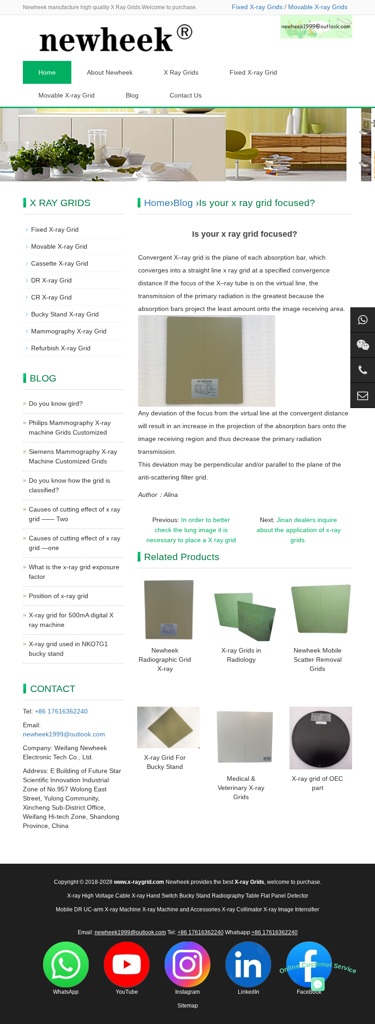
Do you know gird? (56, 403)
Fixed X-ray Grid (253, 72)
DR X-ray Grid (51, 280)
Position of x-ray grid (58, 595)
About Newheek (110, 72)
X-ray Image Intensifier (291, 909)
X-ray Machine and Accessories (181, 909)
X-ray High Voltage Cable (98, 896)
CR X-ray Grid (51, 297)
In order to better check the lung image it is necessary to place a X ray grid (191, 530)
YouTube (127, 992)
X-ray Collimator (242, 909)
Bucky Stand (194, 896)
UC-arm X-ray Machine (112, 909)
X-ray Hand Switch (155, 896)
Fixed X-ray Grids (257, 7)
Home (47, 72)
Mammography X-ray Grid (69, 331)
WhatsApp (66, 992)
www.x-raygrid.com (139, 882)
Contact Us (186, 95)
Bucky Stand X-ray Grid (65, 314)
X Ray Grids (181, 72)
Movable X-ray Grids (318, 7)
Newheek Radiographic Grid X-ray (165, 659)
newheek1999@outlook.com (64, 734)
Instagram (187, 992)
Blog (132, 95)
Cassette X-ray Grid (59, 263)
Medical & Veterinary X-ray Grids (241, 788)
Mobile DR (69, 909)
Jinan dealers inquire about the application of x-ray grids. (299, 530)
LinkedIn (248, 992)
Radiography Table (235, 896)
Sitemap (187, 1005)
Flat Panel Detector (284, 896)
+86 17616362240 (61, 711)
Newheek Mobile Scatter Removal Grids (318, 659)
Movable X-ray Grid (66, 95)
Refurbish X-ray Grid (61, 348)
